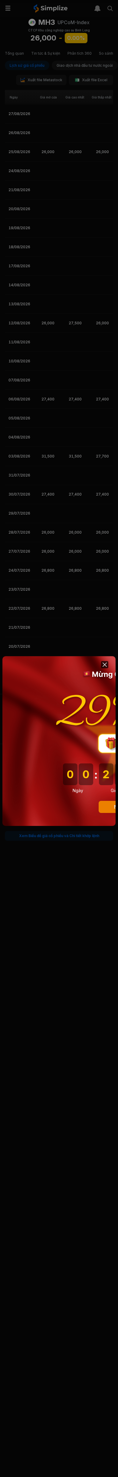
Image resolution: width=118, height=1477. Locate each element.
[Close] (104, 664)
